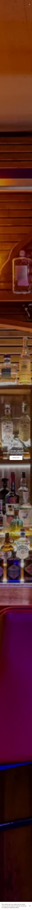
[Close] (30, 905)
